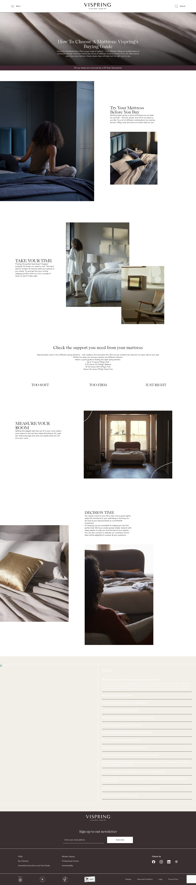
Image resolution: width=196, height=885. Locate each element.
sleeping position (22, 273)
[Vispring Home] (97, 6)
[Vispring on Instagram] (161, 861)
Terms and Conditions (145, 879)
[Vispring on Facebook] (153, 861)
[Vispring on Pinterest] (176, 861)
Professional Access (70, 861)
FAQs (20, 856)
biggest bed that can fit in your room (40, 431)
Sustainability (67, 865)
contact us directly (103, 533)
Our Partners (23, 861)
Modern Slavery (68, 856)
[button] (20, 879)
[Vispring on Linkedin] (168, 861)
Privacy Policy (173, 879)
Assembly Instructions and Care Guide (34, 865)
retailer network (121, 528)
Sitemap (128, 879)
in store (131, 115)
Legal (160, 879)
